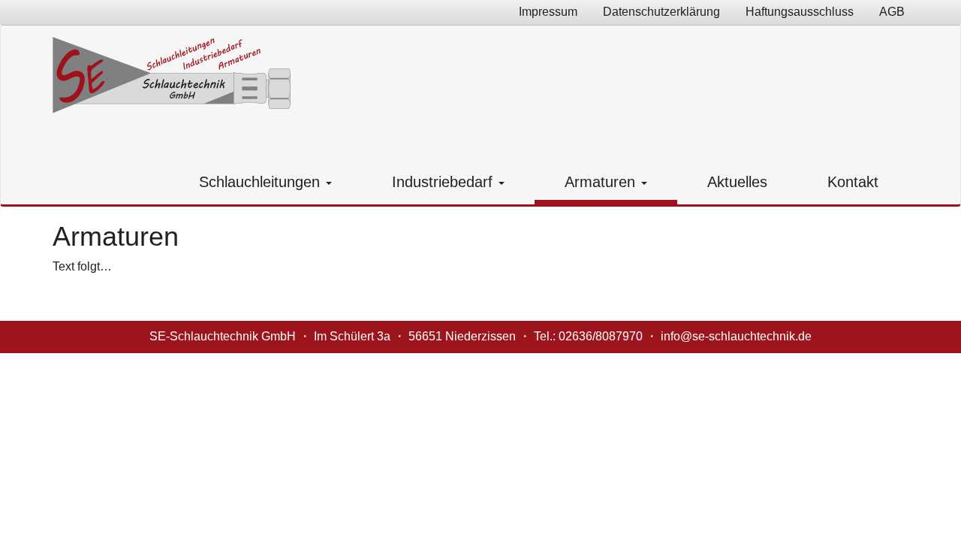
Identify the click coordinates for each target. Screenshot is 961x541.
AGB (892, 11)
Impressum (548, 11)
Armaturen (602, 182)
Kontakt (852, 182)
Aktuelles (737, 182)
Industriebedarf (444, 182)
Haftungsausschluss (800, 11)
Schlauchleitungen (261, 182)
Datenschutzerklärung (661, 11)
